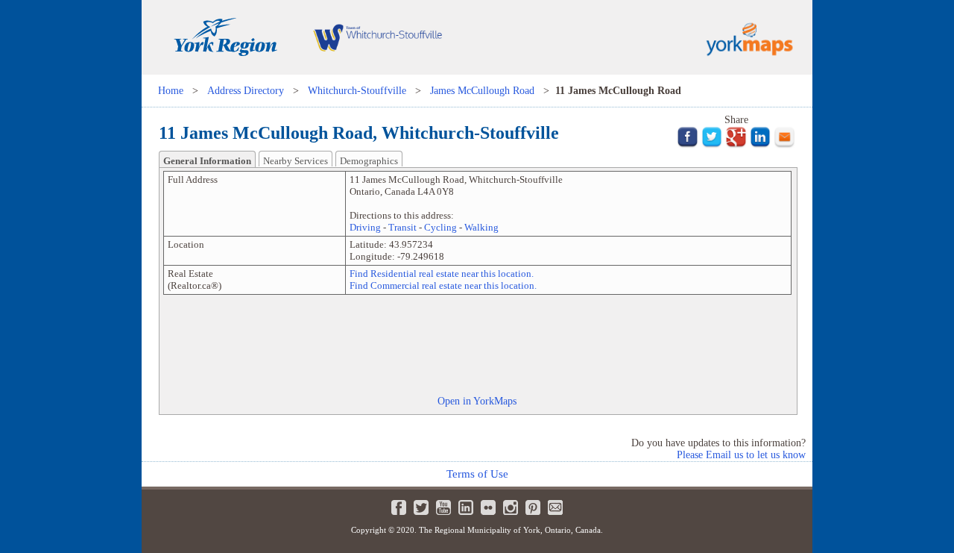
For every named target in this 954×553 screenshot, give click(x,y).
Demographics (369, 160)
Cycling (440, 227)
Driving (365, 227)
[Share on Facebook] (687, 145)
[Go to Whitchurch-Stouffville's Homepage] (377, 71)
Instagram (510, 507)
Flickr (488, 507)
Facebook (398, 507)
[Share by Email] (784, 145)
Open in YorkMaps (477, 401)
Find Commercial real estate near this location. (443, 285)
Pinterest (532, 507)
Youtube (443, 507)
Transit (402, 227)
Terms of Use (477, 474)
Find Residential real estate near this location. (442, 273)
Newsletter (555, 507)
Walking (481, 227)
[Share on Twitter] (712, 145)
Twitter (421, 507)
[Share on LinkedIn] (760, 145)
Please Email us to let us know (741, 454)
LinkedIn (465, 507)
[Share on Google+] (736, 145)
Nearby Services (295, 160)
